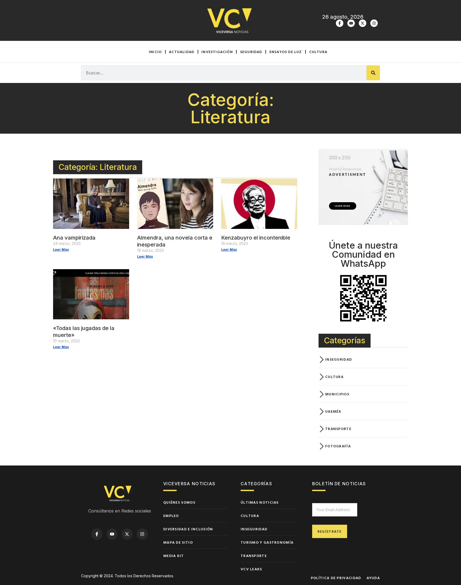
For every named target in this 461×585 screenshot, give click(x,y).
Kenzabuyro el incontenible (255, 237)
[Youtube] (351, 23)
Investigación (217, 51)
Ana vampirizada (74, 237)
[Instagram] (374, 23)
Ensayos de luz (285, 51)
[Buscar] (373, 72)
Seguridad (251, 51)
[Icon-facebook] (339, 23)
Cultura (318, 51)
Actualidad (181, 51)
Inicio (155, 51)
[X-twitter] (362, 23)
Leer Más (61, 250)
